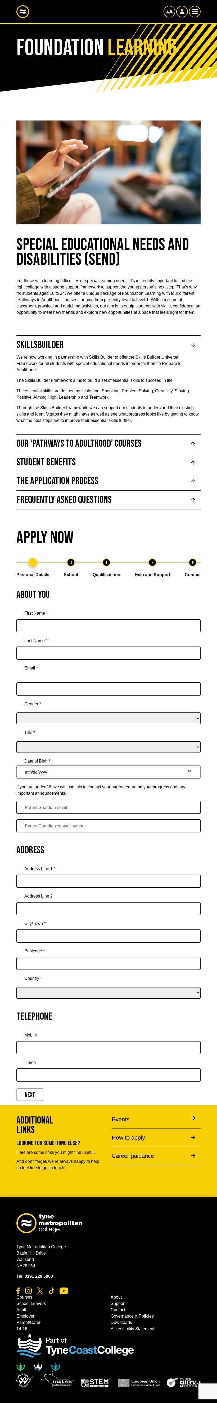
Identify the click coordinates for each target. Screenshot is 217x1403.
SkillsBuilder (40, 345)
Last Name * (35, 640)
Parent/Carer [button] (28, 1322)
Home (30, 1062)
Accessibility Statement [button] (132, 1329)
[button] (24, 1380)
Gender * (32, 704)
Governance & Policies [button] (132, 1316)
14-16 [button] (21, 1329)
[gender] (108, 711)
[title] (108, 740)
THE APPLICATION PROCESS (57, 481)
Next (30, 1094)
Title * (29, 732)
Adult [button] (21, 1310)
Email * (31, 668)
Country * (33, 978)
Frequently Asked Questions (64, 500)
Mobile (30, 1035)
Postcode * (34, 951)
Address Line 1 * (39, 868)
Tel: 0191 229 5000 (34, 1276)
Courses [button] (24, 1297)
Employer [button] (25, 1316)
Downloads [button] (121, 1322)
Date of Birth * (37, 761)
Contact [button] (118, 1310)
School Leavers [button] (31, 1303)
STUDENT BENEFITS (46, 462)
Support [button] (118, 1303)
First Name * (36, 613)
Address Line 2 (38, 896)
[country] (108, 985)
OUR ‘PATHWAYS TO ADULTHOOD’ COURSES (79, 444)
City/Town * (35, 923)
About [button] (116, 1297)
